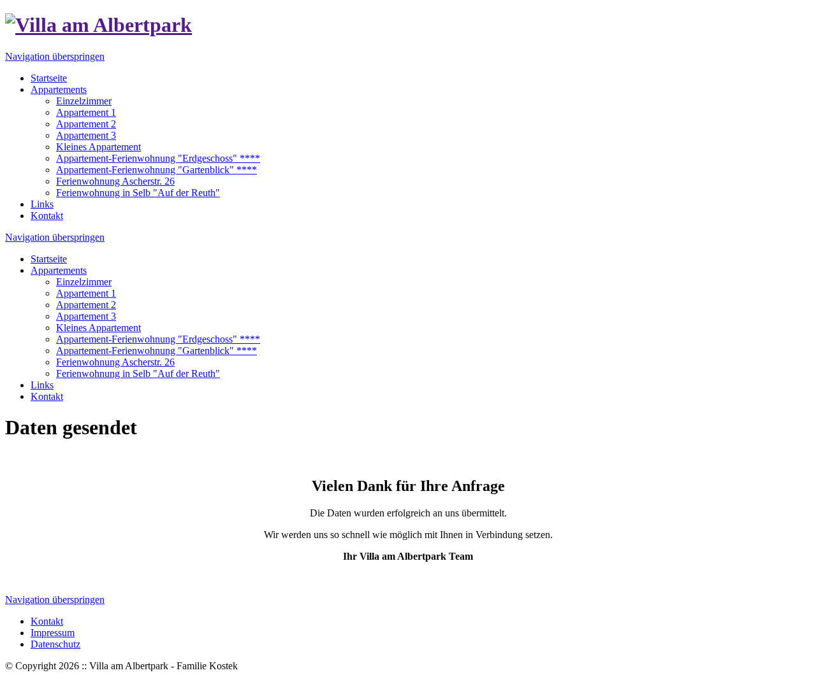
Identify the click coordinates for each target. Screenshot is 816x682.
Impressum (53, 632)
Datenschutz (55, 644)
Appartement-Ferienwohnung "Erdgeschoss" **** (158, 339)
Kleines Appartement (98, 327)
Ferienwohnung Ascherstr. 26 (115, 362)
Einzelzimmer (84, 281)
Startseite (49, 258)
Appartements (59, 270)
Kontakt (47, 396)
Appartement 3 (86, 316)
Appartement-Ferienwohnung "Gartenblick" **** (156, 350)
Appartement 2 (86, 304)
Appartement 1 (86, 293)
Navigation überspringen (55, 56)
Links (42, 385)
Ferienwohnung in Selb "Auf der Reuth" (138, 373)
